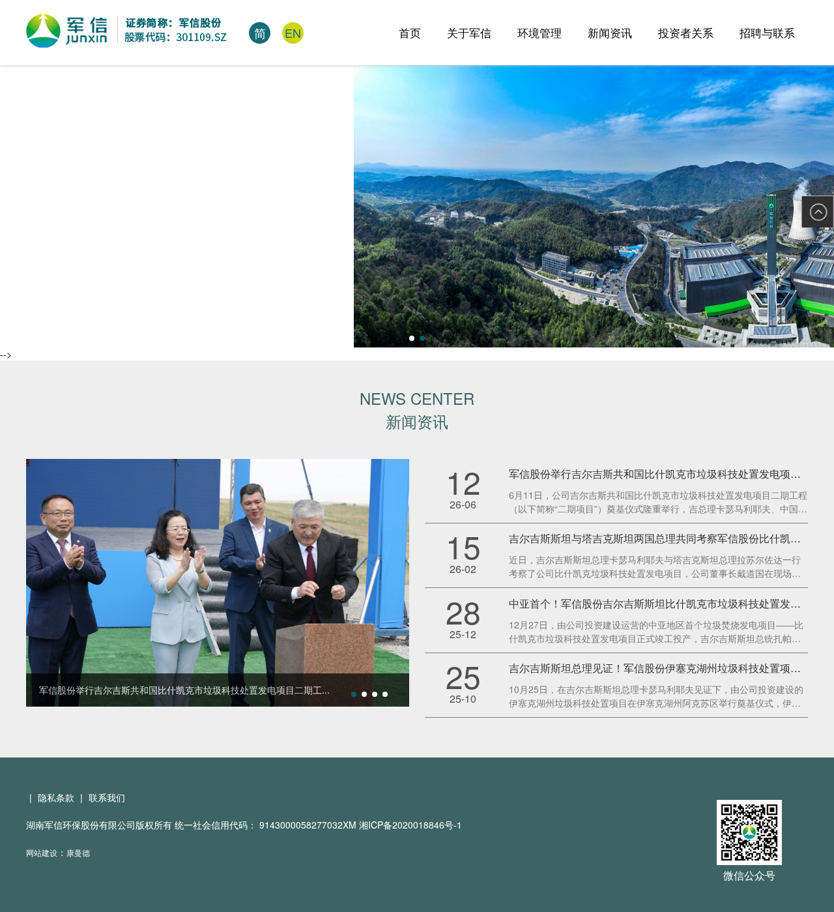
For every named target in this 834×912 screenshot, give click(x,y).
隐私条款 (56, 797)
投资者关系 (685, 32)
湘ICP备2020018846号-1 (410, 824)
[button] (411, 338)
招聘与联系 (767, 32)
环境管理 (539, 32)
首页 (410, 32)
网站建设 (41, 852)
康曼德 (78, 852)
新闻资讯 (610, 32)
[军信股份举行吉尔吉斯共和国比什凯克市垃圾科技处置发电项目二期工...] (217, 581)
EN (293, 32)
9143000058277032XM (309, 824)
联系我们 (107, 797)
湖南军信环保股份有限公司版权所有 (99, 824)
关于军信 (469, 32)
